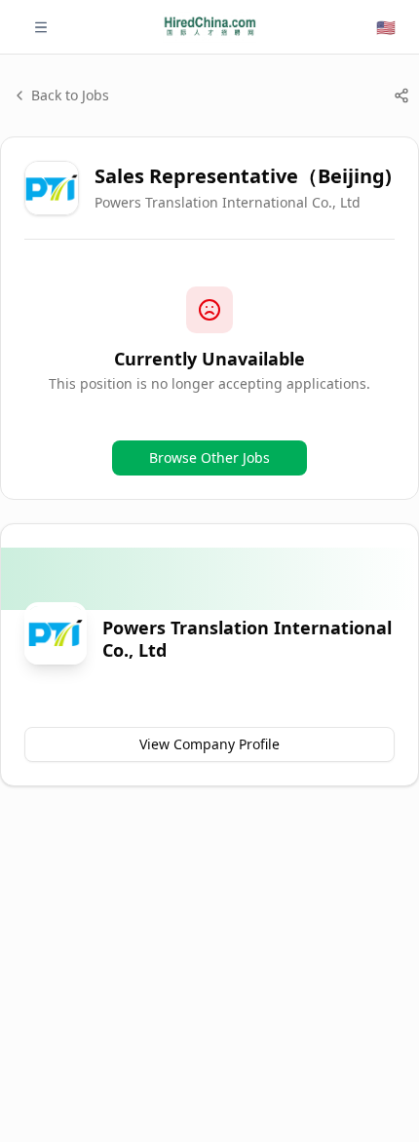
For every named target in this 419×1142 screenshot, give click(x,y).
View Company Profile (209, 744)
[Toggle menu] (40, 27)
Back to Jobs (70, 95)
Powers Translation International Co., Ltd (228, 202)
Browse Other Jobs (209, 457)
